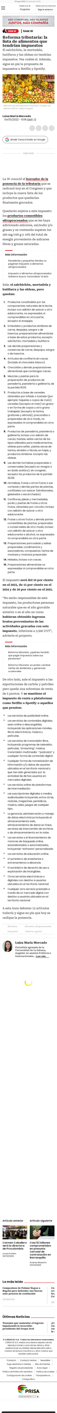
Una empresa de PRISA (28, 1388)
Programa (25, 9)
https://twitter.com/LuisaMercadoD (33, 116)
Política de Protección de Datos (17, 1371)
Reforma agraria (33, 931)
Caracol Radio (10, 8)
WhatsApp (51, 128)
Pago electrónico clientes (19, 1364)
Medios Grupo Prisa (28, 1396)
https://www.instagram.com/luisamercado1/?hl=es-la (37, 116)
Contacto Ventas (28, 1360)
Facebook (32, 128)
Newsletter (45, 1360)
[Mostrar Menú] (3, 8)
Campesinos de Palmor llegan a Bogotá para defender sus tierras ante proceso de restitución (22, 1291)
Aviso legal (42, 1368)
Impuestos (13, 931)
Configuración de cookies (19, 1375)
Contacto (11, 1360)
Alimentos (12, 926)
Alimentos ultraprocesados (38, 926)
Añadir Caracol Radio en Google (27, 139)
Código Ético (28, 1379)
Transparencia (43, 1375)
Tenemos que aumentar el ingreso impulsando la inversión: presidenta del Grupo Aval (23, 1326)
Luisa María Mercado (17, 116)
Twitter (38, 128)
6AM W (28, 31)
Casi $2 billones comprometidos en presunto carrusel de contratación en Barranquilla (40, 1250)
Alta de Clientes (42, 1364)
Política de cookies (45, 1371)
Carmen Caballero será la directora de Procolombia (15, 1245)
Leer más (41, 956)
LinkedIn (45, 128)
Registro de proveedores (21, 1368)
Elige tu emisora (45, 10)
